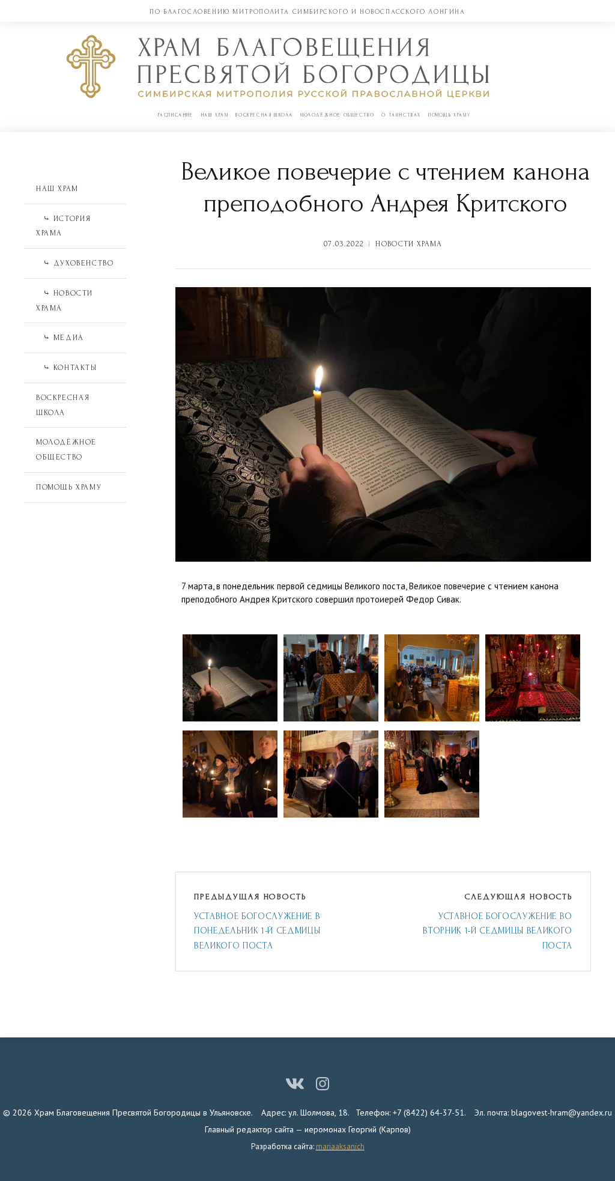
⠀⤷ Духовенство (75, 263)
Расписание (175, 115)
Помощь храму (449, 115)
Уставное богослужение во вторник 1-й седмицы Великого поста (497, 931)
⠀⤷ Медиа (60, 337)
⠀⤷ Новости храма (64, 300)
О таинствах (401, 115)
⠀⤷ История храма (63, 226)
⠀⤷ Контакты (66, 367)
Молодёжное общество (337, 115)
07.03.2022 (344, 244)
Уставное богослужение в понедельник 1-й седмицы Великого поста (257, 931)
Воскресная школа (264, 115)
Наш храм (215, 115)
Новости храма (408, 244)
